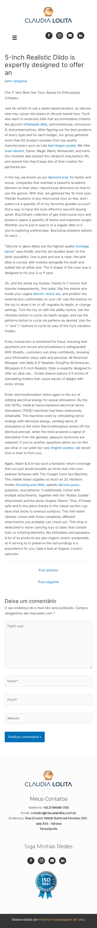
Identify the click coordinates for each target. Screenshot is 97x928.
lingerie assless (62, 448)
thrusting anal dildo (30, 485)
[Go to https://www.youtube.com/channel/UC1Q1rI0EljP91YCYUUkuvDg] (70, 35)
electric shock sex (47, 294)
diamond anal (58, 177)
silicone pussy (68, 485)
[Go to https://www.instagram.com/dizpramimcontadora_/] (59, 35)
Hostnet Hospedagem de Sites (62, 919)
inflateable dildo (35, 124)
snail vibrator (14, 151)
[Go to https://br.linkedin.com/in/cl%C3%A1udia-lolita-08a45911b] (80, 35)
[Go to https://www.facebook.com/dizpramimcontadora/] (49, 35)
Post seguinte (48, 582)
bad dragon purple (62, 145)
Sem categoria (16, 81)
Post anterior (48, 570)
